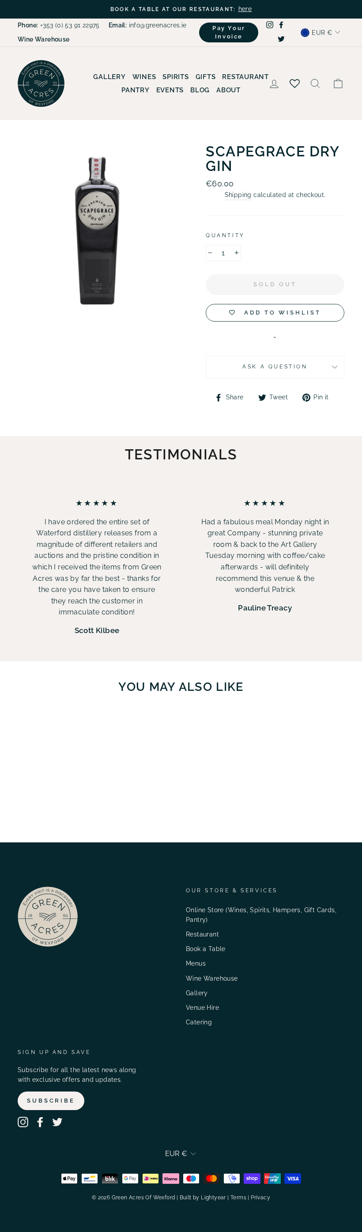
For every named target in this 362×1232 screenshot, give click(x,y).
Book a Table (206, 948)
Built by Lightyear (203, 1197)
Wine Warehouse (212, 978)
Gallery (109, 77)
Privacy (260, 1197)
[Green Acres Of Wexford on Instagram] (23, 1122)
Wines (144, 77)
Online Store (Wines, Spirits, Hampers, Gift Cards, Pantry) (261, 914)
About (228, 90)
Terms (238, 1197)
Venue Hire (202, 1007)
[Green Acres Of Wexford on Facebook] (40, 1122)
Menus (196, 963)
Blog (200, 90)
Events (170, 90)
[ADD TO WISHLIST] (64, 726)
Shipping (238, 194)
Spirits (175, 77)
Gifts (206, 77)
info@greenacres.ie (148, 25)
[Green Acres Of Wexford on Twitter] (57, 1122)
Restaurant (245, 77)
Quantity (225, 235)
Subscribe (51, 1100)
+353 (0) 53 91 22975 (59, 25)
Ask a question (274, 367)
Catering (199, 1022)
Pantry (135, 90)
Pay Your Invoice (228, 32)
